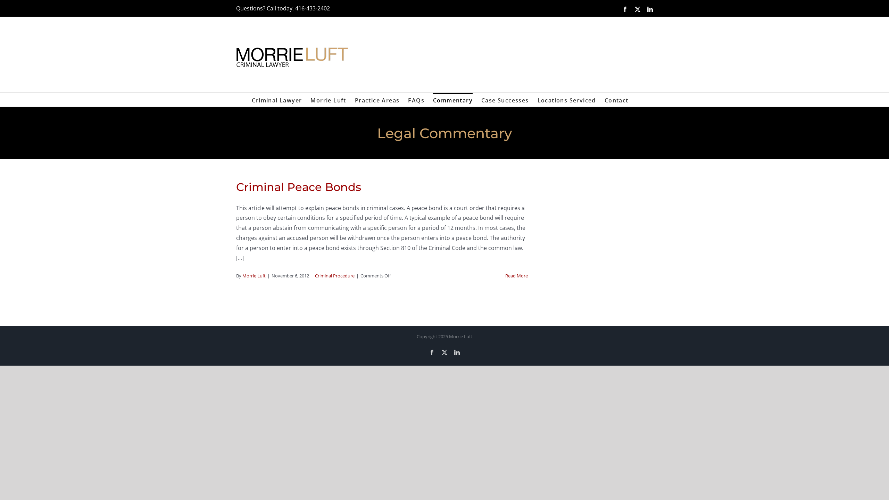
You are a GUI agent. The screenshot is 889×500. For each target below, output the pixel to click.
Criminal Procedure (335, 276)
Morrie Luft (254, 276)
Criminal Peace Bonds (298, 187)
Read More (516, 276)
